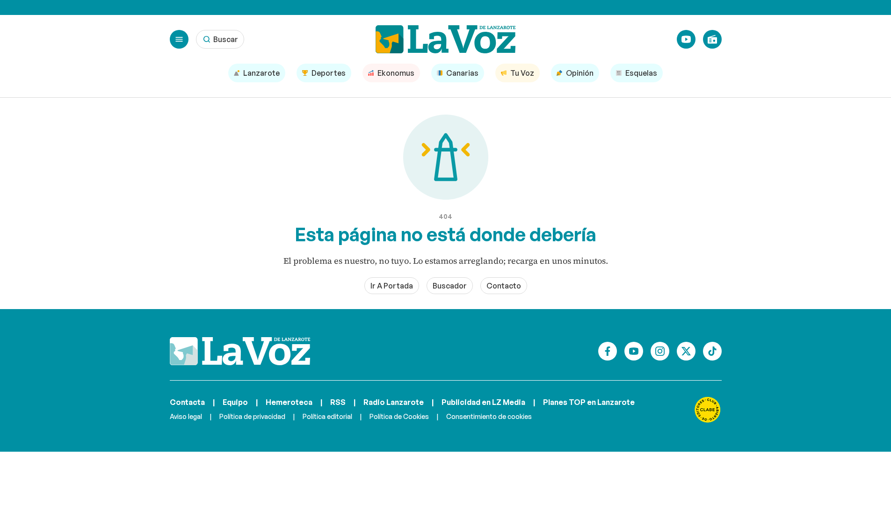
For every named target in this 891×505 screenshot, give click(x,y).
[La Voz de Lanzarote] (446, 39)
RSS (338, 402)
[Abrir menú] (179, 39)
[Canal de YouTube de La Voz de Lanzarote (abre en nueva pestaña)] (686, 39)
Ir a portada (391, 285)
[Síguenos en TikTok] (712, 351)
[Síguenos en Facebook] (607, 351)
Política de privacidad (252, 416)
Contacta (187, 402)
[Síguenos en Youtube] (633, 351)
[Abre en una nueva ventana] (708, 410)
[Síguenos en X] (686, 351)
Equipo (235, 402)
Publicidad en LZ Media (483, 402)
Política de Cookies (399, 416)
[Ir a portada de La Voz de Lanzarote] (240, 351)
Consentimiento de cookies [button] (489, 416)
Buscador (450, 285)
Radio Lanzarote (393, 402)
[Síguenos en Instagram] (660, 351)
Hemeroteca (289, 402)
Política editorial (327, 416)
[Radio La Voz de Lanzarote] (712, 39)
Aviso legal (186, 416)
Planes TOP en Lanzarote (589, 402)
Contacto (503, 285)
